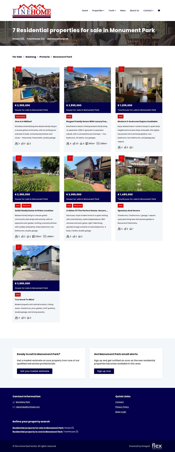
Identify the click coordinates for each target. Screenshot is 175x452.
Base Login (120, 412)
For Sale (17, 56)
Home (85, 10)
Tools (112, 10)
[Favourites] (159, 11)
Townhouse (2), (36, 38)
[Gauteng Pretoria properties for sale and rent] (32, 10)
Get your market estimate (34, 371)
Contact (147, 10)
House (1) (69, 427)
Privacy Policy (122, 407)
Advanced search (57, 38)
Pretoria (45, 56)
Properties (97, 10)
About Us (134, 10)
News (123, 10)
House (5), (19, 38)
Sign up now (104, 371)
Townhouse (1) (70, 431)
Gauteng (30, 56)
